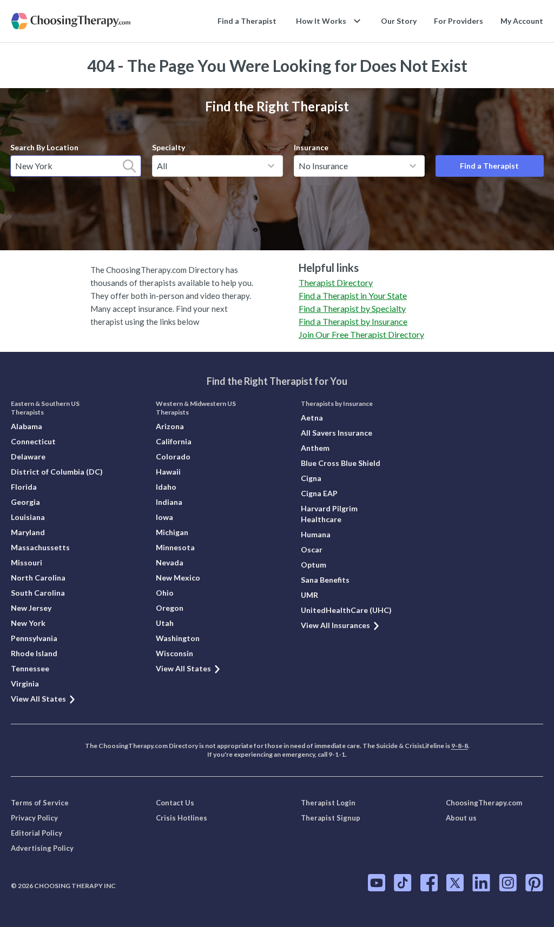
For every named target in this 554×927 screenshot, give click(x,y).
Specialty (168, 147)
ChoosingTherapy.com (484, 802)
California (174, 441)
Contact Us (175, 802)
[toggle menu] (271, 165)
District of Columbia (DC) (57, 471)
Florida (24, 486)
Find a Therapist (246, 20)
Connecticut (33, 441)
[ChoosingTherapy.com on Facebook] (429, 882)
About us (461, 817)
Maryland (28, 532)
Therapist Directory (336, 282)
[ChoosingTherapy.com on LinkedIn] (481, 882)
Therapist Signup (330, 817)
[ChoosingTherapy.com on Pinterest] (534, 882)
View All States (38, 698)
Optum (313, 564)
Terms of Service (40, 802)
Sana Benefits (325, 579)
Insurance (311, 147)
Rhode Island (34, 653)
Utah (165, 623)
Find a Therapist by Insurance (353, 321)
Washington (178, 638)
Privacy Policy (34, 817)
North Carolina (38, 577)
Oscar (311, 549)
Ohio (165, 592)
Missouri (26, 562)
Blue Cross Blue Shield (340, 463)
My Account (521, 20)
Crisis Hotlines (181, 817)
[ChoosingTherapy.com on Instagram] (508, 882)
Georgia (25, 501)
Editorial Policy (36, 833)
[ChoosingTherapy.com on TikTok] (403, 882)
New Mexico (178, 577)
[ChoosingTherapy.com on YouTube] (376, 882)
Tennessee (30, 668)
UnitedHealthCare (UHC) (346, 610)
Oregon (169, 607)
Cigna (311, 478)
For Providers (458, 20)
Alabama (26, 426)
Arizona (170, 426)
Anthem (315, 447)
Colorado (173, 456)
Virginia (25, 683)
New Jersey (31, 607)
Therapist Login (328, 802)
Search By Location (44, 147)
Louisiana (28, 517)
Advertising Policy (42, 848)
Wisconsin (174, 653)
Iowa (164, 517)
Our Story (399, 20)
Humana (316, 534)
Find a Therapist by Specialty (352, 308)
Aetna (312, 417)
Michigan (172, 532)
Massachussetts (40, 547)
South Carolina (38, 592)
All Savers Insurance (336, 432)
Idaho (166, 486)
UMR (309, 594)
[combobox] (75, 166)
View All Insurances (335, 625)
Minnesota (175, 547)
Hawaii (168, 471)
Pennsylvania (34, 638)
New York (28, 623)
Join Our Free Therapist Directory (361, 334)
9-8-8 (459, 746)
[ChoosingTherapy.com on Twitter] (455, 882)
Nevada (169, 562)
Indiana (169, 501)
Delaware (28, 456)
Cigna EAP (319, 493)
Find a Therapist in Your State (353, 295)
